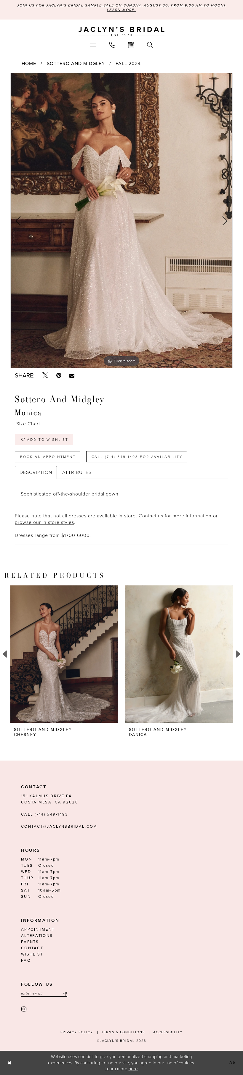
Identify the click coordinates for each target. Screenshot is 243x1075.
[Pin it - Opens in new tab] (59, 375)
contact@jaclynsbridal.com (59, 826)
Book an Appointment (48, 457)
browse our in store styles (44, 522)
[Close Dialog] (9, 1063)
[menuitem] (93, 45)
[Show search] (150, 45)
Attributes (77, 472)
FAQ (26, 960)
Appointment (38, 929)
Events (30, 942)
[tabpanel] (121, 220)
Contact (32, 948)
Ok (232, 1063)
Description (36, 472)
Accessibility (168, 1032)
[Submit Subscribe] (64, 993)
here (133, 1068)
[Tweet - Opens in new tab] (45, 375)
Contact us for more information (175, 516)
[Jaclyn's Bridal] (121, 31)
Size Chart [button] (28, 424)
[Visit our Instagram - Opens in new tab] (24, 1009)
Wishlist (32, 954)
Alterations (37, 935)
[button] (93, 45)
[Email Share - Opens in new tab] (72, 375)
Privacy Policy (76, 1032)
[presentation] (64, 653)
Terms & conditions (123, 1032)
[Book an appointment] (131, 45)
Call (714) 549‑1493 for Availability (137, 457)
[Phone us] (112, 45)
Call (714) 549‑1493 (44, 814)
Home (29, 64)
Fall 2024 (128, 64)
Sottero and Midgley (76, 64)
